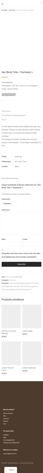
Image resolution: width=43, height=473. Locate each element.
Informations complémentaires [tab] (13, 115)
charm (11, 286)
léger (13, 289)
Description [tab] (6, 111)
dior (15, 286)
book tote (5, 286)
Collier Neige (27, 331)
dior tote (20, 286)
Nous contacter (8, 413)
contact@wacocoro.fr (10, 453)
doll (25, 286)
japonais (34, 286)
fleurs (29, 286)
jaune (4, 289)
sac (16, 289)
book (36, 283)
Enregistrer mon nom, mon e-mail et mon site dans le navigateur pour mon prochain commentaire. (21, 255)
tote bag (25, 289)
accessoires (14, 283)
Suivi (4, 424)
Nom (4, 239)
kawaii (8, 289)
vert (29, 289)
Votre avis (6, 210)
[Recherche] (36, 4)
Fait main (12, 10)
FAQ (4, 416)
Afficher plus (5, 336)
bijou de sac (30, 283)
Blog (4, 437)
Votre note (6, 199)
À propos (6, 435)
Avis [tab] (4, 119)
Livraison (6, 418)
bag (20, 283)
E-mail (25, 239)
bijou (23, 283)
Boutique (4, 10)
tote (19, 289)
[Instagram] (2, 468)
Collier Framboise (29, 368)
